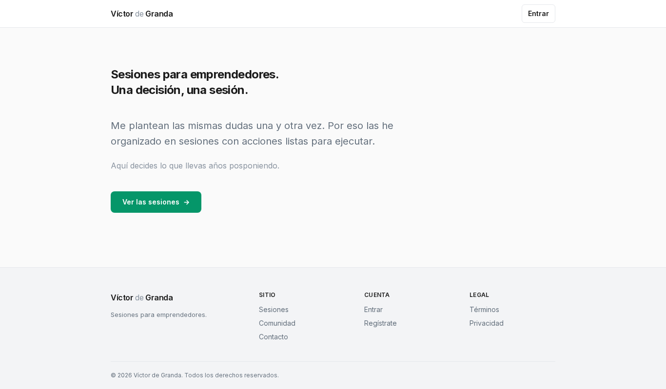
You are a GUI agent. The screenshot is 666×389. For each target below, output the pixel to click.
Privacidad (487, 323)
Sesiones (274, 309)
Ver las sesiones (156, 202)
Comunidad (277, 323)
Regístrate (380, 323)
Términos (484, 309)
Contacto (273, 337)
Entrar (538, 13)
